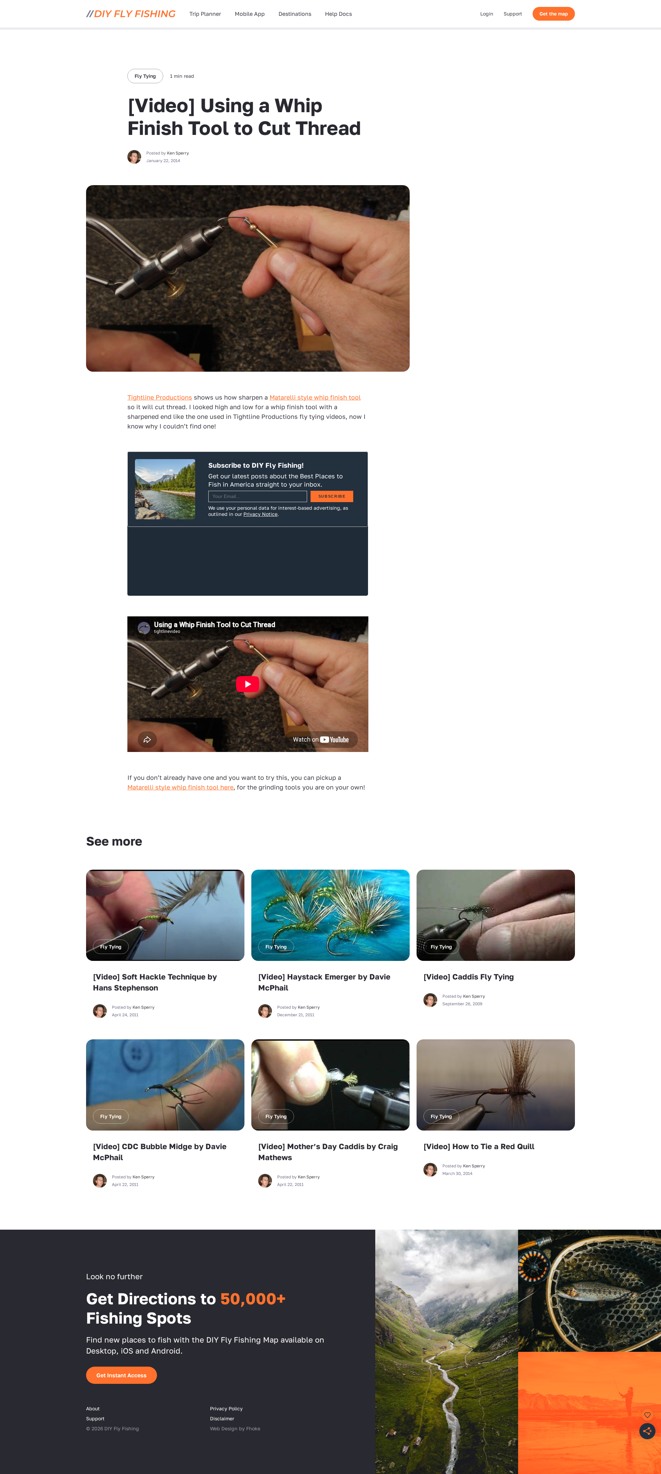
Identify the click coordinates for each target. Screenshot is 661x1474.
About (93, 1408)
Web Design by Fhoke (235, 1428)
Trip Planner (205, 13)
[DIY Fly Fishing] (131, 13)
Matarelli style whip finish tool (315, 397)
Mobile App (250, 13)
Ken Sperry (178, 153)
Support (513, 14)
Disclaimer (222, 1418)
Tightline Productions (159, 397)
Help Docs (338, 13)
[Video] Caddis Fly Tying (468, 976)
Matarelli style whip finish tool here (180, 787)
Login (486, 14)
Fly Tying (145, 76)
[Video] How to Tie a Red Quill (478, 1146)
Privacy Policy (226, 1408)
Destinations (295, 13)
